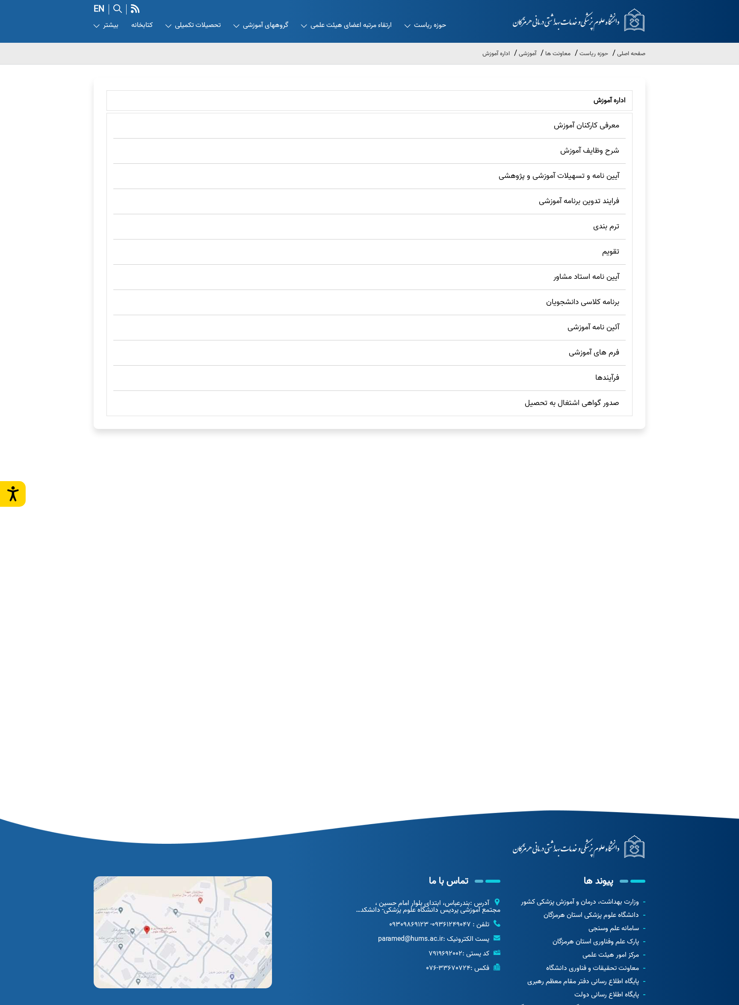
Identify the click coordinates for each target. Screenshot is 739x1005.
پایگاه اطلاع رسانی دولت (606, 994)
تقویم (610, 251)
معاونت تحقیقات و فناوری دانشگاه (592, 968)
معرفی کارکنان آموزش (586, 125)
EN (99, 9)
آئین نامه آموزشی (593, 327)
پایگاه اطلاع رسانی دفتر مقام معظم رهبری (583, 981)
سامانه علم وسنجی (613, 928)
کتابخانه (142, 25)
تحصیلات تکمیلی (198, 25)
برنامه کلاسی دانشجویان (582, 302)
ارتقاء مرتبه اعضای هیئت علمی (351, 25)
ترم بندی (606, 226)
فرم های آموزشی (594, 352)
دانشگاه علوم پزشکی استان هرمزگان (591, 915)
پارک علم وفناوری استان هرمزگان (596, 941)
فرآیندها (607, 378)
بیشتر (110, 25)
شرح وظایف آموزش (589, 151)
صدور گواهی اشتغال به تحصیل (572, 403)
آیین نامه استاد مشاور (586, 277)
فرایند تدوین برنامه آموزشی (579, 201)
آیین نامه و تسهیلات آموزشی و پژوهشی (559, 176)
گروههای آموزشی (265, 25)
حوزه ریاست (430, 25)
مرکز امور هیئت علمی (610, 955)
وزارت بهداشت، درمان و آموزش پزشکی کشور (580, 902)
